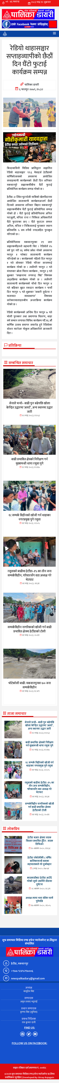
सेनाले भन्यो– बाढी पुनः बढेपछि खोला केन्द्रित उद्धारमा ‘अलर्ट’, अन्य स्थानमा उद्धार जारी (39, 725)
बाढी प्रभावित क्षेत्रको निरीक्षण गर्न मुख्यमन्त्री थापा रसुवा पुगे (39, 744)
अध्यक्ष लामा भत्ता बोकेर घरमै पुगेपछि (39, 899)
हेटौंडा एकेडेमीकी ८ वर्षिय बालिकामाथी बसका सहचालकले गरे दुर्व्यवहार (39, 860)
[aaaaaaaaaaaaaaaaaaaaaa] (29, 147)
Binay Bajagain (46, 1077)
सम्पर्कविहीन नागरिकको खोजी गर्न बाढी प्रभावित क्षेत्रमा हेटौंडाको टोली (39, 807)
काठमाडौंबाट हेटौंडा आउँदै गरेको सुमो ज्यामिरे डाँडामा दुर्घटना (39, 881)
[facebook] (29, 24)
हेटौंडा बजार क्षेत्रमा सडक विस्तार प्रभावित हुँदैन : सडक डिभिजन (39, 840)
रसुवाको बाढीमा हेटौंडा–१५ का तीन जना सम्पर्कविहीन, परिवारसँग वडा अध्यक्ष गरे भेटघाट (39, 787)
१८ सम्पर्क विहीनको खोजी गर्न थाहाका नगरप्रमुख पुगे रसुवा (39, 764)
